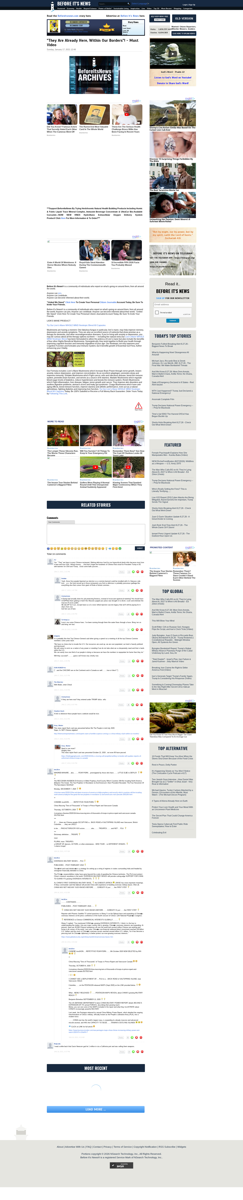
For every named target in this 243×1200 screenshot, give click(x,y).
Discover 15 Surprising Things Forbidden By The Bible (171, 160)
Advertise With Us (74, 1146)
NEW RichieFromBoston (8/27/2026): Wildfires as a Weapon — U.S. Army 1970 (173, 462)
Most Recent (166, 8)
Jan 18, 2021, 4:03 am (69, 942)
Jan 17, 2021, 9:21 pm (62, 719)
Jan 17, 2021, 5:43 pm (62, 690)
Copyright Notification (145, 1146)
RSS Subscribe (167, 1146)
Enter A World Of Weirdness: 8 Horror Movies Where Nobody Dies (61, 265)
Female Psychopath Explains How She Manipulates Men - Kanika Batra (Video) (170, 454)
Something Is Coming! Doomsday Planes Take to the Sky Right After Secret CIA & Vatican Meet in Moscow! (173, 687)
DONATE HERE (160, 20)
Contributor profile (71, 32)
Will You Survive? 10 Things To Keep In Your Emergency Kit (95, 452)
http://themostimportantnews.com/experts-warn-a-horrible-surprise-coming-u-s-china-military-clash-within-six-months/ (96, 734)
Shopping (177, 8)
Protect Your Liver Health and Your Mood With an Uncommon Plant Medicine (172, 808)
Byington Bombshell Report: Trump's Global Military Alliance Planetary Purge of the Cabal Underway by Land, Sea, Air (172, 650)
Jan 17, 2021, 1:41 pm (62, 572)
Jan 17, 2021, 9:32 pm (69, 763)
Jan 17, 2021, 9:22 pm (62, 739)
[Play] (172, 54)
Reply (122, 572)
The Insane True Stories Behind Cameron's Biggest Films (62, 484)
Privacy (108, 1146)
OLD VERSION (184, 18)
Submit (172, 320)
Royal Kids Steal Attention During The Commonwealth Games (92, 265)
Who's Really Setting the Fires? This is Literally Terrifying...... (169, 490)
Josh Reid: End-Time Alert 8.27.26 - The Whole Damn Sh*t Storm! (170, 526)
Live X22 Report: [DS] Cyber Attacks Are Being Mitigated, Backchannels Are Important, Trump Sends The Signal (173, 499)
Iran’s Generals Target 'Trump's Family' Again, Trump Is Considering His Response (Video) (172, 677)
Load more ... (96, 1109)
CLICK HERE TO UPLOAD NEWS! (184, 34)
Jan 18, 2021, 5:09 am (69, 629)
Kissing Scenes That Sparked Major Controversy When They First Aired (127, 485)
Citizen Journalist (108, 302)
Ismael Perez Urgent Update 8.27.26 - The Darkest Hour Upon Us (171, 535)
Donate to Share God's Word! (173, 83)
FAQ (88, 1146)
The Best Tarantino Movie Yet (164, 190)
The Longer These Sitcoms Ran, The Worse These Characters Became (62, 453)
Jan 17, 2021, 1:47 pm (69, 590)
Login (185, 5)
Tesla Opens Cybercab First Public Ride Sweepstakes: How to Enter (170, 825)
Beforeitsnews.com (68, 15)
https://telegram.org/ (185, 258)
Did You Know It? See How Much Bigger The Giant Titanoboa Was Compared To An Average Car (170, 735)
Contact (97, 1146)
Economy (70, 8)
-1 (129, 572)
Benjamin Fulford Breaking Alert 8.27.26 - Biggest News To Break (170, 345)
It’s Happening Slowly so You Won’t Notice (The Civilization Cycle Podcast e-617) (171, 772)
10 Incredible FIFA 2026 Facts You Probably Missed (125, 263)
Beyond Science (90, 8)
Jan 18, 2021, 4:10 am (76, 1037)
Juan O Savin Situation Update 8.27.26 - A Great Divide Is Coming (171, 518)
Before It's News (73, 3)
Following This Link (58, 394)
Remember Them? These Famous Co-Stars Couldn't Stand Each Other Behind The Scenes (184, 575)
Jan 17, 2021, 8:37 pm (69, 705)
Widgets (181, 1146)
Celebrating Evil (159, 832)
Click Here (70, 302)
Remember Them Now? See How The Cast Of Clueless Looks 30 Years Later (128, 453)
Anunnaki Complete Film (163, 399)
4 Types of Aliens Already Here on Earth (170, 801)
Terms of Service (123, 1146)
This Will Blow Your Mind (163, 621)
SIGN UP (160, 298)
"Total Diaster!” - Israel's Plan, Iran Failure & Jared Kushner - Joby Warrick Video (171, 660)
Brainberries (51, 271)
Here (63, 218)
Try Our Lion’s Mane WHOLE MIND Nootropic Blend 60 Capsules (76, 325)
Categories (187, 8)
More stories (83, 32)
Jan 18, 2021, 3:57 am (62, 851)
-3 (128, 705)
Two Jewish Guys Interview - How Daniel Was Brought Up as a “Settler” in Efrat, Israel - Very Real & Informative (172, 781)
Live (143, 8)
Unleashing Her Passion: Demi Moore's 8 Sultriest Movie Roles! (170, 220)
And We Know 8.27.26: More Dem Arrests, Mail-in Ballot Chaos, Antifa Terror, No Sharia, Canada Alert (172, 374)
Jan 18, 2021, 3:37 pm (62, 1052)
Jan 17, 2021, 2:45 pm (62, 661)
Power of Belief (105, 8)
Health (79, 8)
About (60, 1146)
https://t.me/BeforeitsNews (163, 266)
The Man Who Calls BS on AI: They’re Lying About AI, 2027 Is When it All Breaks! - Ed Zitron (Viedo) (171, 472)
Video (149, 8)
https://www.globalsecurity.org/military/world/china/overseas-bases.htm (87, 937)
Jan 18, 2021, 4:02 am (62, 892)
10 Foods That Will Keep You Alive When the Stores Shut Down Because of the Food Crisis (172, 757)
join (59, 293)
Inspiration (135, 8)
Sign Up (192, 5)
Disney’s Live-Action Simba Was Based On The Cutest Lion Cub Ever (172, 128)
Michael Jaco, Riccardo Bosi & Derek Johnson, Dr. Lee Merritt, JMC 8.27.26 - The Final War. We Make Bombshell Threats (171, 363)
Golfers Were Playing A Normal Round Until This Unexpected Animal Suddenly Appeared (94, 485)
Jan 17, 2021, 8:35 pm (69, 614)
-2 (128, 614)
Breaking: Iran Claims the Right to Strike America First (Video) (170, 669)
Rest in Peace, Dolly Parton (164, 765)
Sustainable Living (121, 8)
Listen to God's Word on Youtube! (172, 77)
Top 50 (156, 8)
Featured (61, 8)
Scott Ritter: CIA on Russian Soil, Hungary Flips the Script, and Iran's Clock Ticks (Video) (172, 628)
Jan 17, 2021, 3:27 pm (62, 675)
